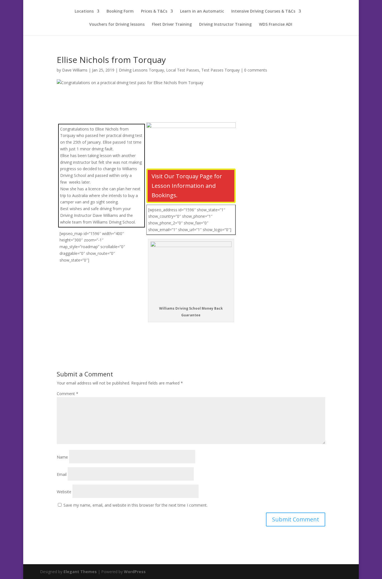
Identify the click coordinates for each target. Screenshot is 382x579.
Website (64, 491)
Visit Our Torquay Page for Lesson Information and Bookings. (187, 185)
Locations (84, 11)
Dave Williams (75, 70)
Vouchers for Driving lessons (117, 24)
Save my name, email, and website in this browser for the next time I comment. (135, 505)
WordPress (135, 571)
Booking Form (120, 11)
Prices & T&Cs (154, 11)
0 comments (255, 70)
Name (62, 457)
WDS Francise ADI (275, 24)
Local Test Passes (182, 70)
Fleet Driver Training (172, 24)
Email (62, 474)
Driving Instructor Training (225, 24)
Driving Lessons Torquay (141, 70)
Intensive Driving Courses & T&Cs (263, 11)
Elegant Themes (80, 571)
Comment (67, 393)
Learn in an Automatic (202, 11)
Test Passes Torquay (220, 70)
